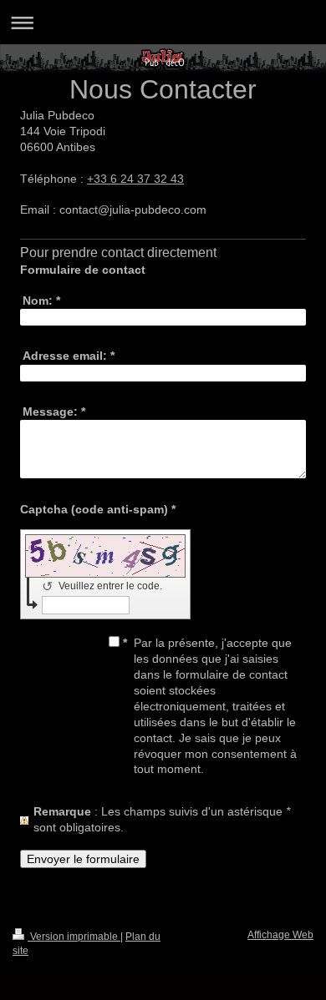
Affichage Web (280, 935)
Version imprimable (74, 936)
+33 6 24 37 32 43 (135, 178)
